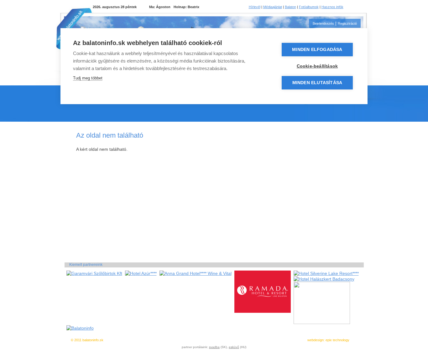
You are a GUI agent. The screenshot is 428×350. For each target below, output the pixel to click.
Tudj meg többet (87, 78)
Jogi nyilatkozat (216, 340)
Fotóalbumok (309, 7)
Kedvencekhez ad (188, 340)
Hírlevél (254, 7)
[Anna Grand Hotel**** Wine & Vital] (195, 273)
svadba (214, 347)
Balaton (290, 7)
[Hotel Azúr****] (141, 273)
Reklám (237, 340)
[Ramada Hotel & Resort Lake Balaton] (262, 311)
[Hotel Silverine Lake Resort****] (326, 273)
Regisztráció (347, 23)
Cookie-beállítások (317, 66)
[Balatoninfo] (80, 328)
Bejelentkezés (323, 23)
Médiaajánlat (272, 7)
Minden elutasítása (317, 82)
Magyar (353, 7)
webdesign (315, 340)
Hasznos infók (332, 7)
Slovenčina (361, 7)
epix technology (337, 340)
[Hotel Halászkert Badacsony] (324, 279)
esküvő (234, 347)
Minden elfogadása (317, 49)
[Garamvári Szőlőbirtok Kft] (94, 273)
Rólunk (250, 340)
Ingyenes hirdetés (157, 340)
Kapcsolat (266, 340)
